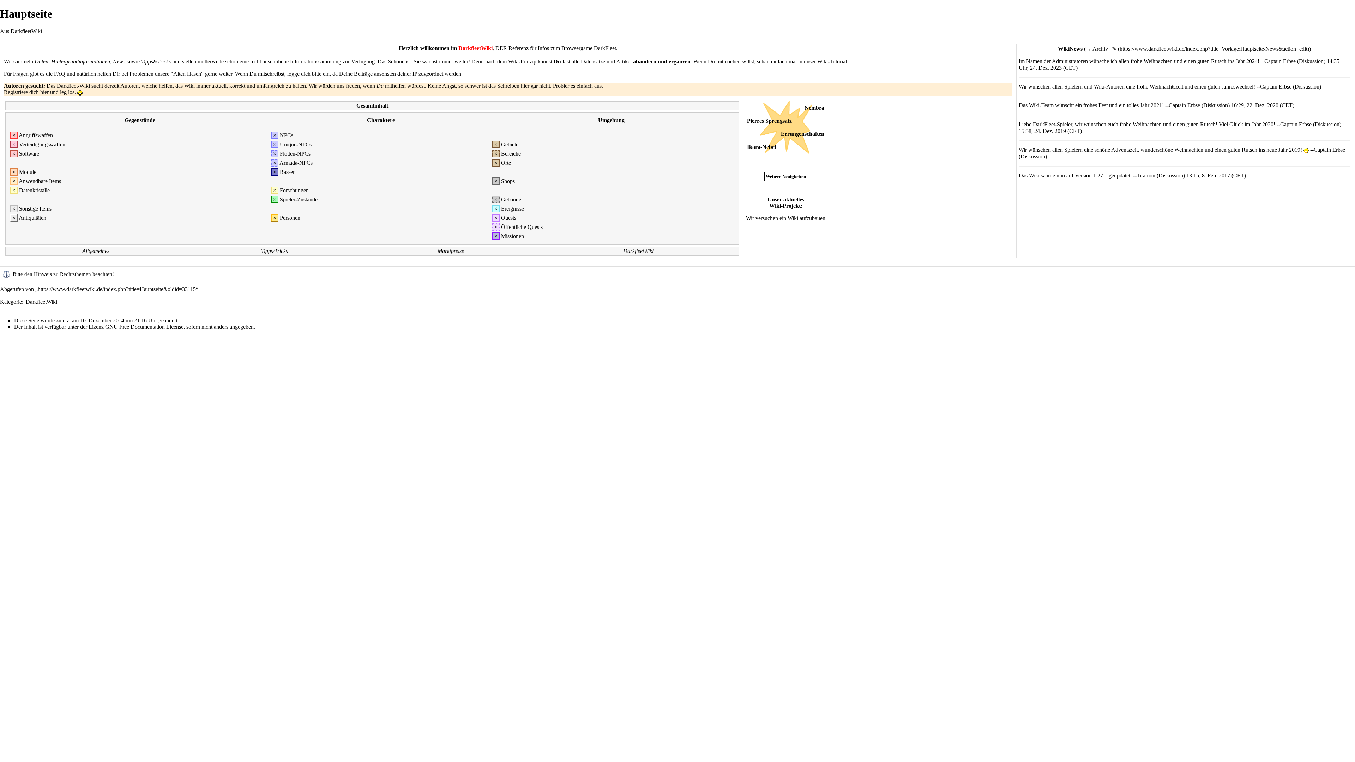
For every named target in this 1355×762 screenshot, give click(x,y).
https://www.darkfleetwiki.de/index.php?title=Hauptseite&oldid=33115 (117, 289)
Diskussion (1311, 61)
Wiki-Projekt (785, 206)
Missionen (512, 236)
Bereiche (511, 154)
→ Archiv (1097, 49)
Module (27, 172)
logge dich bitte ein (308, 74)
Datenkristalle (34, 190)
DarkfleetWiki (638, 251)
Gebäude (511, 199)
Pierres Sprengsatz (769, 121)
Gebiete (509, 144)
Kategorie (11, 302)
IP (414, 74)
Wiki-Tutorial (832, 62)
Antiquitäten (32, 218)
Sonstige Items (35, 209)
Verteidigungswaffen (42, 144)
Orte (506, 163)
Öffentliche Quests (522, 227)
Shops (508, 181)
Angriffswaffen (36, 135)
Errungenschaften (802, 134)
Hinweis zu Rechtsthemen (62, 274)
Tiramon (1146, 176)
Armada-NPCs (296, 163)
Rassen (288, 172)
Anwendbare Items (40, 181)
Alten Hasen (187, 74)
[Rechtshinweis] (6, 273)
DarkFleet (605, 48)
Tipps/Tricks (274, 251)
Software (29, 154)
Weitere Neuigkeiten (786, 176)
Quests (508, 218)
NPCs (286, 135)
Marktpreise (451, 251)
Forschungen (294, 190)
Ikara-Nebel (761, 147)
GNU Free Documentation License (144, 327)
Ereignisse (512, 209)
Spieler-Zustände (299, 199)
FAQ (59, 74)
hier (44, 92)
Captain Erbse (1280, 61)
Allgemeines (95, 251)
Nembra (814, 108)
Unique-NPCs (296, 144)
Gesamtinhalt (372, 106)
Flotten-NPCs (295, 154)
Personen (290, 218)
